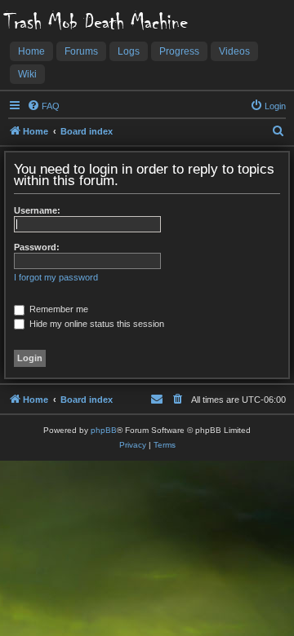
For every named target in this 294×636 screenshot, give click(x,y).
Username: (37, 210)
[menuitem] (43, 106)
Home (31, 51)
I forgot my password (56, 277)
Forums (81, 51)
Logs (129, 51)
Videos (234, 51)
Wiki (27, 74)
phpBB (104, 430)
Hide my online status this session (95, 324)
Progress (179, 51)
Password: (37, 247)
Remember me (57, 309)
